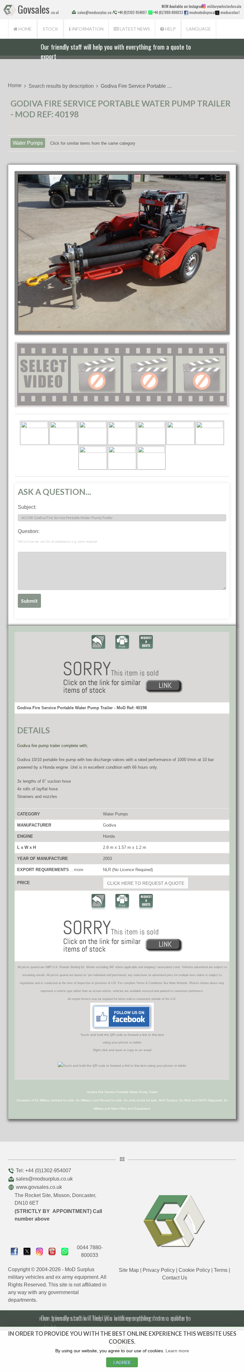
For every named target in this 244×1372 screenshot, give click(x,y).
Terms (220, 1270)
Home (24, 28)
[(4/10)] (122, 433)
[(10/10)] (151, 458)
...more (76, 869)
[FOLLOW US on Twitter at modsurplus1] (228, 12)
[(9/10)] (122, 458)
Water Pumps (28, 143)
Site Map (129, 1270)
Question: (57, 536)
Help (170, 28)
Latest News (134, 28)
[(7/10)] (209, 433)
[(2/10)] (63, 433)
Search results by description (61, 86)
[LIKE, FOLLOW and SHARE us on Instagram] (40, 1251)
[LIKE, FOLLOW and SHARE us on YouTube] (52, 1251)
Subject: (27, 507)
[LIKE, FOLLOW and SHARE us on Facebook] (14, 1251)
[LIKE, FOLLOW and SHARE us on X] (27, 1251)
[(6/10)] (180, 433)
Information (87, 28)
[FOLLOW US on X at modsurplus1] (217, 12)
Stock (50, 28)
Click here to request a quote (145, 883)
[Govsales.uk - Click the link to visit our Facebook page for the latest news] (122, 1016)
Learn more (177, 1350)
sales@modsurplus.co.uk (44, 1178)
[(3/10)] (92, 433)
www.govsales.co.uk (39, 1187)
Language (198, 28)
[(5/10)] (151, 433)
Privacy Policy (159, 1270)
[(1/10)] (34, 433)
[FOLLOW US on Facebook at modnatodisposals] (186, 12)
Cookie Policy (194, 1270)
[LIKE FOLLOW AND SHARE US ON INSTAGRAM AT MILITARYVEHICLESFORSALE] (223, 6)
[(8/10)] (92, 458)
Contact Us (174, 1277)
